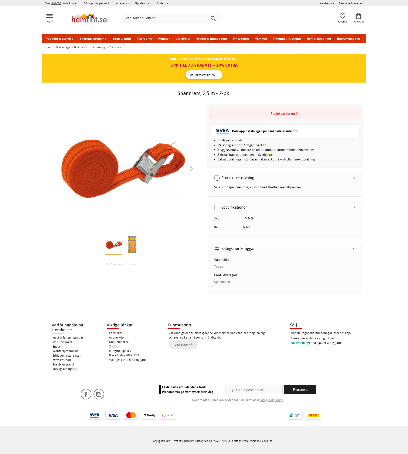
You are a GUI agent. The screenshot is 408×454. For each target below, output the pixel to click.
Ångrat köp (116, 337)
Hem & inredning (319, 38)
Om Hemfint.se (119, 342)
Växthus (261, 38)
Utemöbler (183, 38)
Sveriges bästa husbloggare (127, 360)
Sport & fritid (121, 38)
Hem (48, 47)
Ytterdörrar (144, 38)
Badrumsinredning (92, 38)
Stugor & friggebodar (211, 38)
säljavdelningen (301, 343)
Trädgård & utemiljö (59, 38)
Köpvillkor (115, 333)
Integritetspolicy (120, 351)
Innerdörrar (241, 38)
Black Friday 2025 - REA (124, 355)
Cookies (114, 346)
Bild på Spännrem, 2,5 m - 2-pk (121, 264)
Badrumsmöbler (348, 38)
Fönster (164, 38)
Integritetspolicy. (271, 400)
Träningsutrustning (287, 38)
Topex (218, 266)
